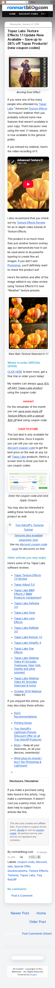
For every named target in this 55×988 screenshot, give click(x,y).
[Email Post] (20, 856)
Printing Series (23, 722)
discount (41, 862)
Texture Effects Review (31, 222)
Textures (12, 875)
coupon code (25, 862)
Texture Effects (38, 870)
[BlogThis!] (33, 856)
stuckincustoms (17, 870)
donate (20, 830)
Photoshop (13, 265)
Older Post (37, 922)
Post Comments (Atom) (37, 933)
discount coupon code (21, 447)
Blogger (33, 974)
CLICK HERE (14, 371)
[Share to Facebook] (38, 856)
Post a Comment (21, 895)
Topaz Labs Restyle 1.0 (28, 637)
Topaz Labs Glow (24, 612)
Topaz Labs (19, 456)
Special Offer (22, 866)
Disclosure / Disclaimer (24, 781)
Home (12, 14)
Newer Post (20, 913)
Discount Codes (28, 14)
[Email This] (30, 856)
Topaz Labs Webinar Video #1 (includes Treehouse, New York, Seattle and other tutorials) (27, 665)
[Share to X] (36, 856)
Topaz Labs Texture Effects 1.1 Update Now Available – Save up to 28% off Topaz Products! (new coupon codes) (27, 39)
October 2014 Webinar (28, 691)
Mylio (17, 745)
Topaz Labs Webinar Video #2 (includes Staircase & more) (26, 682)
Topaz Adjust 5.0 (24, 584)
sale (10, 866)
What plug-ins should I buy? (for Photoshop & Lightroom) (28, 762)
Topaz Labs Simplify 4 (27, 642)
